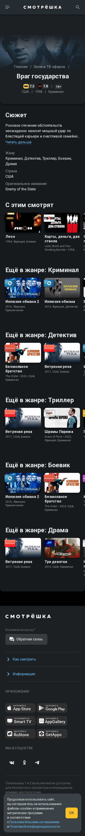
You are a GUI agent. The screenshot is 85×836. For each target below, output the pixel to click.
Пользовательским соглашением (34, 822)
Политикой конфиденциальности (35, 826)
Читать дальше (18, 142)
